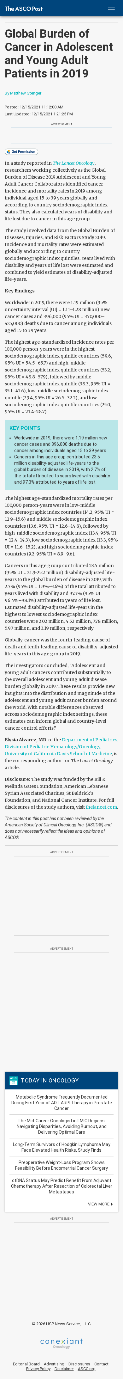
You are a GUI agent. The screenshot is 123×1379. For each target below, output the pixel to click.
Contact (101, 1364)
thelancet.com (101, 807)
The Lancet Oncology (74, 163)
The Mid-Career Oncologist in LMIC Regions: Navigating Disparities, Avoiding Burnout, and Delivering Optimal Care (62, 1126)
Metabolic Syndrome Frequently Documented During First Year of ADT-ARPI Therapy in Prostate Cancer (61, 1102)
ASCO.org (87, 1368)
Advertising (54, 1364)
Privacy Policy (38, 1368)
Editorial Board (26, 1364)
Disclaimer (64, 1368)
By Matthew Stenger (23, 93)
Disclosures (79, 1364)
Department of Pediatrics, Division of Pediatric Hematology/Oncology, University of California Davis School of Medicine (61, 747)
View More (99, 1204)
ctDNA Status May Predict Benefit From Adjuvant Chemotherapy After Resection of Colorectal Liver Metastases (61, 1186)
